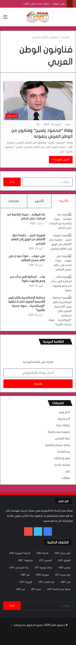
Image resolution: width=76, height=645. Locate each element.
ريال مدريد (63, 574)
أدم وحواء (63, 418)
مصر (36, 589)
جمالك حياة (63, 425)
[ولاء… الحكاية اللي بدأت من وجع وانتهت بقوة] (60, 284)
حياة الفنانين (62, 438)
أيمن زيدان (62, 553)
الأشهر (39, 201)
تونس (64, 567)
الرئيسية (66, 37)
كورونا (25, 582)
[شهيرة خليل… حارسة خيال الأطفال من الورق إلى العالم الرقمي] (60, 242)
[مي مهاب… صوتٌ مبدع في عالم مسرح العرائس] (60, 263)
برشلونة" (25, 560)
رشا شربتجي (18, 567)
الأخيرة (63, 201)
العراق (64, 560)
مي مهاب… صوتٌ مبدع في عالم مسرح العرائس (36, 3)
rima (67, 124)
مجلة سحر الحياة (59, 589)
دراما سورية (43, 567)
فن (25, 574)
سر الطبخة (63, 451)
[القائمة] (5, 18)
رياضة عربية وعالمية (57, 445)
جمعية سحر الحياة (59, 431)
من (20, 589)
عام (67, 471)
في (66, 582)
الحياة (42, 553)
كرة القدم (46, 582)
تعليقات (13, 201)
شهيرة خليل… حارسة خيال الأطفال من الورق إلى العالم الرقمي (28, 239)
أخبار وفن (64, 412)
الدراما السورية (19, 553)
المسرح (45, 560)
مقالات (65, 478)
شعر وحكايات (62, 458)
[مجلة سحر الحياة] (38, 17)
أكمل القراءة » (60, 159)
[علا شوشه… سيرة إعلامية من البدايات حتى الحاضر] (60, 221)
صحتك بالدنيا (62, 464)
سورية (42, 574)
